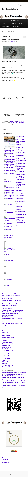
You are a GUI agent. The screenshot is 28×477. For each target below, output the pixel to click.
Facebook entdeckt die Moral (9, 320)
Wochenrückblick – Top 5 (8, 365)
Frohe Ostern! (19, 220)
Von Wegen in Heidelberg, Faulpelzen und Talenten (21, 160)
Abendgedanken (6, 330)
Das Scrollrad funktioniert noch (9, 298)
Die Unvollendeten (16, 26)
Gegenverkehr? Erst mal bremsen (10, 313)
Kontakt (20, 23)
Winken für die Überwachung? (9, 303)
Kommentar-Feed (6, 461)
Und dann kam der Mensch (8, 297)
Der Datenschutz (6, 23)
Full (16, 122)
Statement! (4, 363)
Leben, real (4, 352)
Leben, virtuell (13, 121)
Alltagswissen (5, 332)
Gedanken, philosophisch (8, 344)
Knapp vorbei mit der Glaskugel (9, 305)
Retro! (3, 360)
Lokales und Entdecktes (8, 357)
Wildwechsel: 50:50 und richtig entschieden (12, 310)
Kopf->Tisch (5, 348)
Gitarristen (20, 122)
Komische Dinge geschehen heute (10, 302)
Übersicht (4, 20)
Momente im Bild (20, 121)
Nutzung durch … (6, 26)
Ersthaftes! (4, 340)
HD (23, 122)
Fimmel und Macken (7, 342)
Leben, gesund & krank (7, 350)
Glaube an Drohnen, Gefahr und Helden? (12, 318)
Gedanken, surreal (6, 347)
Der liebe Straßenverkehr (8, 337)
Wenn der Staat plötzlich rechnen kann (20, 155)
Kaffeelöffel (4, 124)
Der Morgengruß (6, 339)
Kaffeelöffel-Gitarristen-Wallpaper (10, 37)
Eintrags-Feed (5, 459)
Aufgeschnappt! (6, 335)
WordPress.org (5, 462)
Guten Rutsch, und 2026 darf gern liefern (20, 185)
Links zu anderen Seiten (14, 20)
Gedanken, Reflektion (7, 345)
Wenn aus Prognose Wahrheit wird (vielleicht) (20, 168)
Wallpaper (10, 124)
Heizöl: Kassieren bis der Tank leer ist (11, 295)
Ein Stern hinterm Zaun (7, 308)
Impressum (14, 23)
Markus (4, 380)
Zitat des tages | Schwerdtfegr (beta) (10, 382)
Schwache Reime (6, 362)
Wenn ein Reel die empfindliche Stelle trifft (12, 312)
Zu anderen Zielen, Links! (8, 367)
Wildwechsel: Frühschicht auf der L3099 (20, 147)
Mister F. (4, 43)
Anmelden (4, 457)
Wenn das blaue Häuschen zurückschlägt (12, 323)
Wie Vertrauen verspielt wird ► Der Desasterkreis (14, 372)
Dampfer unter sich (6, 321)
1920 (14, 122)
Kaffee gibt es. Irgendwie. (8, 325)
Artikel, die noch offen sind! (8, 334)
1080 (12, 122)
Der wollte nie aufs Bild (7, 315)
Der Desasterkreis (10, 9)
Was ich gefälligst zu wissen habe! (10, 317)
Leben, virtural (5, 355)
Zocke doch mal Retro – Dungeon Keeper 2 (20, 224)
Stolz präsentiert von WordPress (18, 474)
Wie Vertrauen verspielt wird (9, 294)
